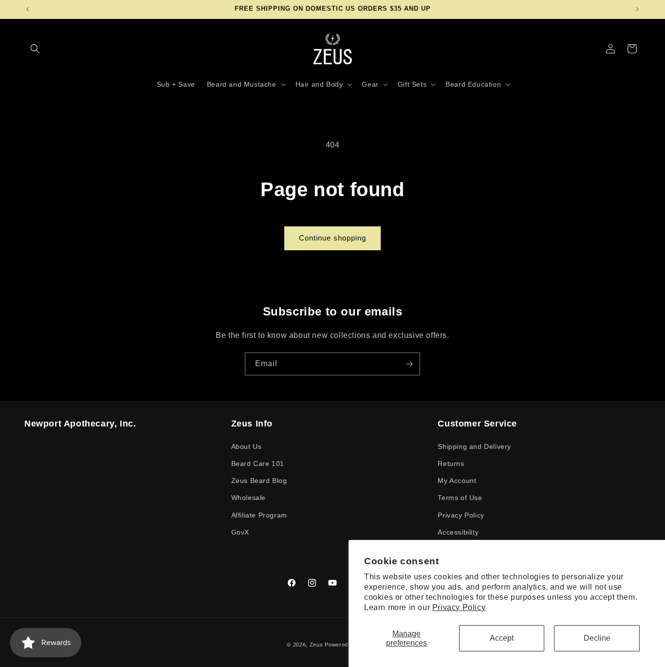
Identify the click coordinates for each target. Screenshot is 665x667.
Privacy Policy (458, 607)
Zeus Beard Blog (259, 480)
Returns (451, 463)
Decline (597, 638)
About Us (246, 446)
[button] (35, 48)
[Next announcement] (637, 9)
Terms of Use (460, 497)
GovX (240, 532)
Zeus (316, 645)
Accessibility (458, 532)
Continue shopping (332, 238)
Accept (502, 638)
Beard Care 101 (257, 463)
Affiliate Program (259, 515)
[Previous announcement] (27, 9)
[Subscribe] (409, 363)
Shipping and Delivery (474, 446)
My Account (457, 480)
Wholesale (248, 497)
